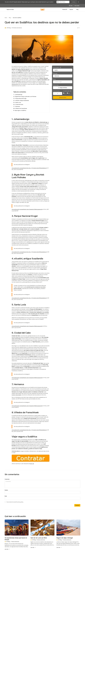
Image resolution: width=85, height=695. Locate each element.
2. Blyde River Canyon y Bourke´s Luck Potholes (25, 96)
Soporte (71, 9)
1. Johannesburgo (18, 94)
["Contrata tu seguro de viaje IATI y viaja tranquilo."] (30, 458)
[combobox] (63, 2)
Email (6, 496)
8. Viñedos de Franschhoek (20, 108)
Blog (77, 9)
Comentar (77, 505)
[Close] (78, 2)
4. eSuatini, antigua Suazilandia (21, 100)
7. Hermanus (17, 106)
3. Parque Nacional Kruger (20, 98)
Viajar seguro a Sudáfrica (20, 110)
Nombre (6, 490)
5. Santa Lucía (17, 102)
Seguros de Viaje (10, 9)
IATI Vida (70, 5)
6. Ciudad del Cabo (18, 104)
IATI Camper (76, 5)
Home (6, 17)
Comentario (7, 479)
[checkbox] (5, 502)
